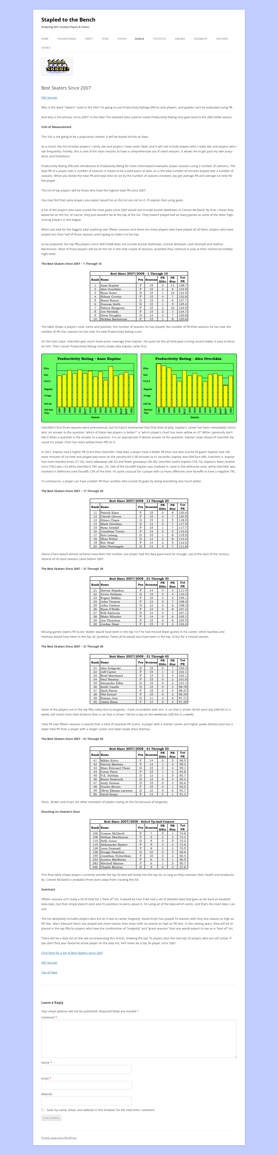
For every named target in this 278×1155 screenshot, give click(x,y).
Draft (89, 38)
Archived (222, 38)
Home (45, 38)
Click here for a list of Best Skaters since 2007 (72, 953)
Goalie (139, 38)
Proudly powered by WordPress (59, 1138)
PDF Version (49, 98)
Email (46, 1078)
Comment (49, 1017)
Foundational (67, 38)
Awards (180, 38)
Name (46, 1062)
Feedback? (200, 38)
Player (121, 38)
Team (105, 38)
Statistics (159, 38)
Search (46, 47)
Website (46, 1094)
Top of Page (49, 972)
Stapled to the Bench (68, 19)
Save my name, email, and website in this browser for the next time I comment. (101, 1110)
